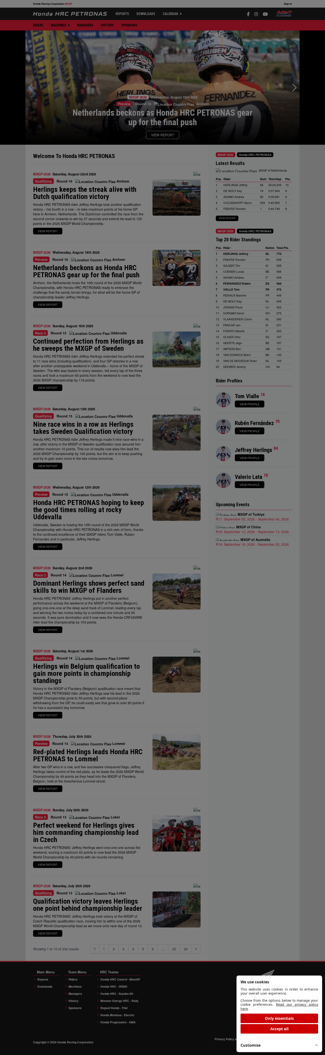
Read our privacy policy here (279, 1006)
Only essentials (279, 1018)
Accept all (279, 1028)
